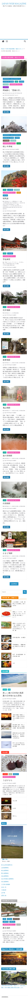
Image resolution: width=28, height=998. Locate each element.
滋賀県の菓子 (16, 774)
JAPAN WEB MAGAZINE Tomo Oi (11, 95)
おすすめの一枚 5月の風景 (8, 81)
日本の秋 (18, 192)
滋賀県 (10, 774)
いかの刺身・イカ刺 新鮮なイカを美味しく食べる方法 (19, 603)
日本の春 (18, 143)
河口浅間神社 (5, 881)
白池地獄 (6, 503)
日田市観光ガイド (12, 204)
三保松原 (3, 890)
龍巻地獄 (6, 360)
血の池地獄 (7, 456)
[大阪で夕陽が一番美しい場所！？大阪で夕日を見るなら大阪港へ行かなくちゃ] (6, 717)
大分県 (16, 81)
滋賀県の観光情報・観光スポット (9, 776)
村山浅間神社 (5, 870)
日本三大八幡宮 (15, 263)
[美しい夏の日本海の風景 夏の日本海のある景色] (14, 680)
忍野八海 (3, 895)
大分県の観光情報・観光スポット (16, 84)
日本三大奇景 (5, 204)
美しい (21, 205)
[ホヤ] (6, 664)
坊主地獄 (6, 310)
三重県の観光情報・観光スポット (9, 924)
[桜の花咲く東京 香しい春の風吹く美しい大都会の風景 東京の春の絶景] (6, 726)
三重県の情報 (5, 921)
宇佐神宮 (6, 259)
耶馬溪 (5, 198)
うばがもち (7, 780)
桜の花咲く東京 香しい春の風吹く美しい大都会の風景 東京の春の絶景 (19, 726)
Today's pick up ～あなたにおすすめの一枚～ (11, 78)
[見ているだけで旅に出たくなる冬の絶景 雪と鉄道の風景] (6, 745)
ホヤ (14, 663)
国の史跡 (8, 93)
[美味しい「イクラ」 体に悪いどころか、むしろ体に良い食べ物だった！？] (6, 615)
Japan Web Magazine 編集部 (13, 149)
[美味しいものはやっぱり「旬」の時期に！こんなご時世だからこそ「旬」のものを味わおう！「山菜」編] (6, 628)
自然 (14, 207)
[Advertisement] (14, 24)
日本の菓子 (5, 774)
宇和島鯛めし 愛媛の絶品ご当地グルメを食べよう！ (19, 646)
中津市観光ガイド (8, 201)
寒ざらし (15, 816)
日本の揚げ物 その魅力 (19, 637)
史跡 (5, 93)
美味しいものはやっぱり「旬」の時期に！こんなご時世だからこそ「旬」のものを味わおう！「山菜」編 (19, 627)
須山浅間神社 (5, 876)
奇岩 (11, 202)
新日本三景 (22, 202)
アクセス (9, 262)
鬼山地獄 (6, 408)
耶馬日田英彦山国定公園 (8, 207)
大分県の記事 (5, 87)
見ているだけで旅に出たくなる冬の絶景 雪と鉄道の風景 (19, 744)
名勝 (21, 201)
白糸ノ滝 (3, 887)
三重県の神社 (12, 921)
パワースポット (15, 262)
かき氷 (14, 808)
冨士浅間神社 (5, 873)
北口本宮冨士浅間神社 (7, 879)
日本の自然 (5, 195)
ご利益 (5, 262)
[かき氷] (6, 808)
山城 (13, 93)
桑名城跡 (6, 928)
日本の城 (18, 924)
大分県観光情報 (6, 202)
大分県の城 (21, 81)
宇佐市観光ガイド (16, 202)
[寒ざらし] (6, 816)
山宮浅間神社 (5, 867)
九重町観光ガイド (15, 201)
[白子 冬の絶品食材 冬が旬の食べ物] (6, 656)
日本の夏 (4, 689)
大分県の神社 (10, 253)
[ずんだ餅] (6, 801)
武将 (21, 93)
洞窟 (18, 204)
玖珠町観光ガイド (6, 205)
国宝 (4, 263)
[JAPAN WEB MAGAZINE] (3, 41)
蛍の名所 (18, 207)
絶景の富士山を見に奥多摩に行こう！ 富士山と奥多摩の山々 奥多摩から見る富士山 (19, 735)
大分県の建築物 (6, 140)
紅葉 (13, 205)
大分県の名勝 (10, 189)
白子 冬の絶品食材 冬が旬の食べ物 (19, 655)
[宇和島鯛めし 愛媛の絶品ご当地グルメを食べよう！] (6, 647)
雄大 (21, 207)
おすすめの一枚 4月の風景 (8, 137)
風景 (9, 689)
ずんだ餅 (15, 800)
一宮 (19, 262)
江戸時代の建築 (6, 265)
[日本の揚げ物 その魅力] (6, 638)
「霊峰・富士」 (5, 859)
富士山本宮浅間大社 (6, 865)
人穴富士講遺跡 (5, 884)
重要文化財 (12, 265)
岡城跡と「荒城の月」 (12, 90)
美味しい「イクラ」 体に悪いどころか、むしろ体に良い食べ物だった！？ (19, 614)
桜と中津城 (7, 146)
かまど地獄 (7, 553)
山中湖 (3, 892)
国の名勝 (16, 362)
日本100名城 (17, 93)
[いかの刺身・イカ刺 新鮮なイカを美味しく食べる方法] (6, 604)
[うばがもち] (14, 763)
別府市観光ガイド (8, 313)
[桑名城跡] (14, 910)
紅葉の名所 (16, 205)
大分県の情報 (5, 84)
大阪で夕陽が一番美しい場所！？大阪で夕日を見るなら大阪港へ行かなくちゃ (19, 717)
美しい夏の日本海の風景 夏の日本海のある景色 (14, 694)
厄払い (22, 262)
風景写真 (5, 208)
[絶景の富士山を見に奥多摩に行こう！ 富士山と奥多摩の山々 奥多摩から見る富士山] (6, 735)
